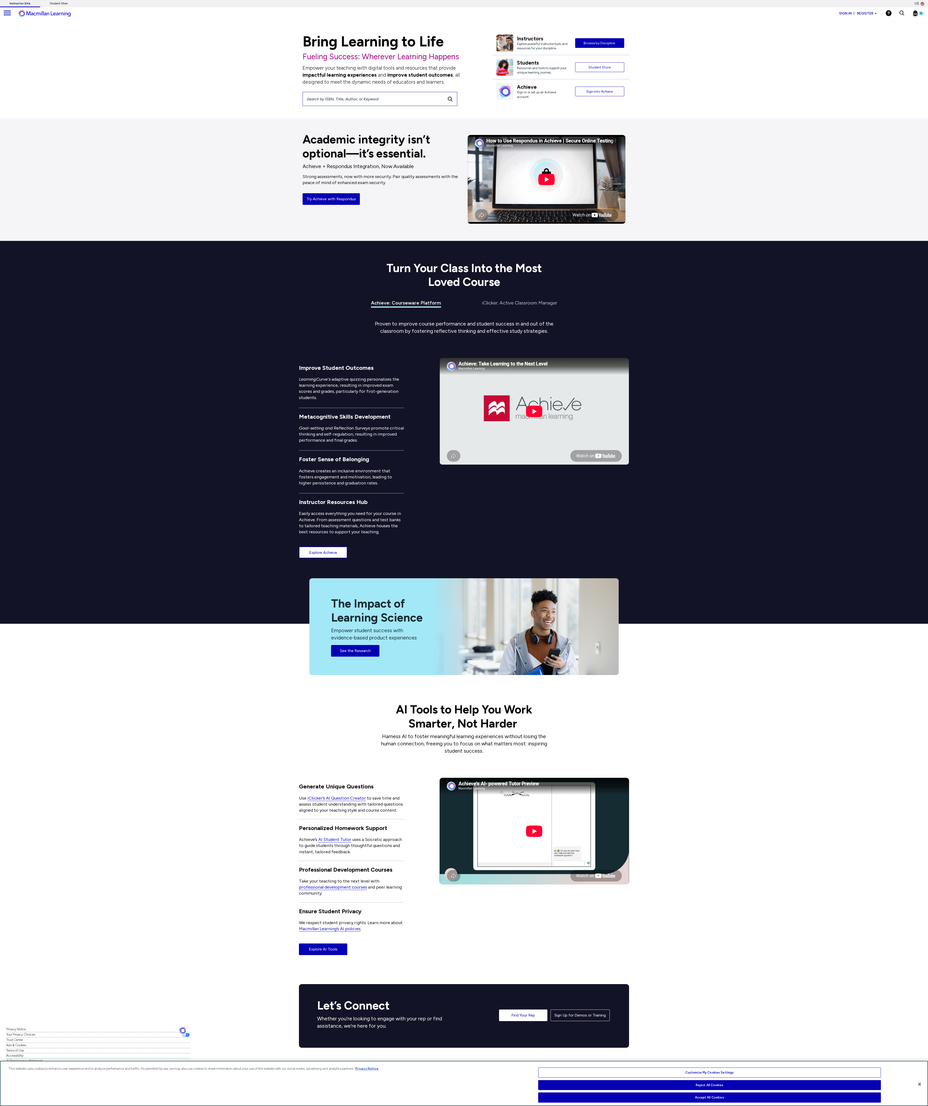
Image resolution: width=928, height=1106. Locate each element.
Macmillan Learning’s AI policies (330, 928)
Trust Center (14, 1040)
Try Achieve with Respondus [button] (331, 199)
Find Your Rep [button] (523, 1015)
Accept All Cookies (709, 1097)
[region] (464, 1083)
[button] (901, 13)
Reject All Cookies (709, 1085)
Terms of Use (15, 1050)
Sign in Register (856, 13)
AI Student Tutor (334, 839)
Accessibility (14, 1055)
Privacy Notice (16, 1029)
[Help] (889, 13)
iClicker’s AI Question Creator (336, 798)
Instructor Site (20, 3)
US (917, 3)
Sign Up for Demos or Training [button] (580, 1015)
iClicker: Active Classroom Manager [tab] (519, 303)
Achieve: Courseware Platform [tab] (406, 303)
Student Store (59, 3)
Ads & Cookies (16, 1045)
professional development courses (333, 887)
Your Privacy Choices (20, 1034)
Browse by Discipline (599, 43)
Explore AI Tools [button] (323, 949)
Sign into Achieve (599, 91)
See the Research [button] (355, 650)
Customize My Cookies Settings (709, 1072)
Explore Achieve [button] (323, 552)
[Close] (919, 1084)
